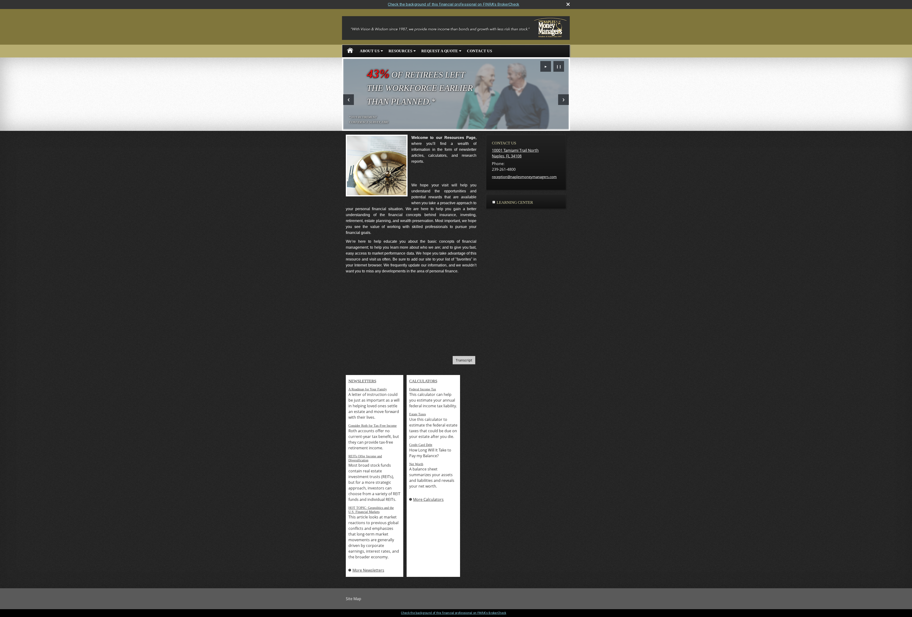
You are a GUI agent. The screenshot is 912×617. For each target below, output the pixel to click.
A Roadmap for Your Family (367, 389)
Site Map (353, 598)
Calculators (423, 381)
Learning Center (515, 202)
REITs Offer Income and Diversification (365, 458)
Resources (400, 51)
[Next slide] (563, 99)
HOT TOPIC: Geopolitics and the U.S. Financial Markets (371, 510)
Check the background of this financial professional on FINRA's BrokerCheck (453, 4)
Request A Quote (439, 51)
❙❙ (559, 66)
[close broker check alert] (568, 4)
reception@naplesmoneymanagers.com (524, 176)
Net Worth (416, 464)
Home (350, 51)
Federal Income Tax (422, 389)
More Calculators (428, 499)
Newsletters (362, 381)
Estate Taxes (417, 414)
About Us (370, 51)
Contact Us (479, 51)
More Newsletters (368, 570)
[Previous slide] (348, 99)
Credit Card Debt (420, 445)
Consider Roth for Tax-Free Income (372, 425)
